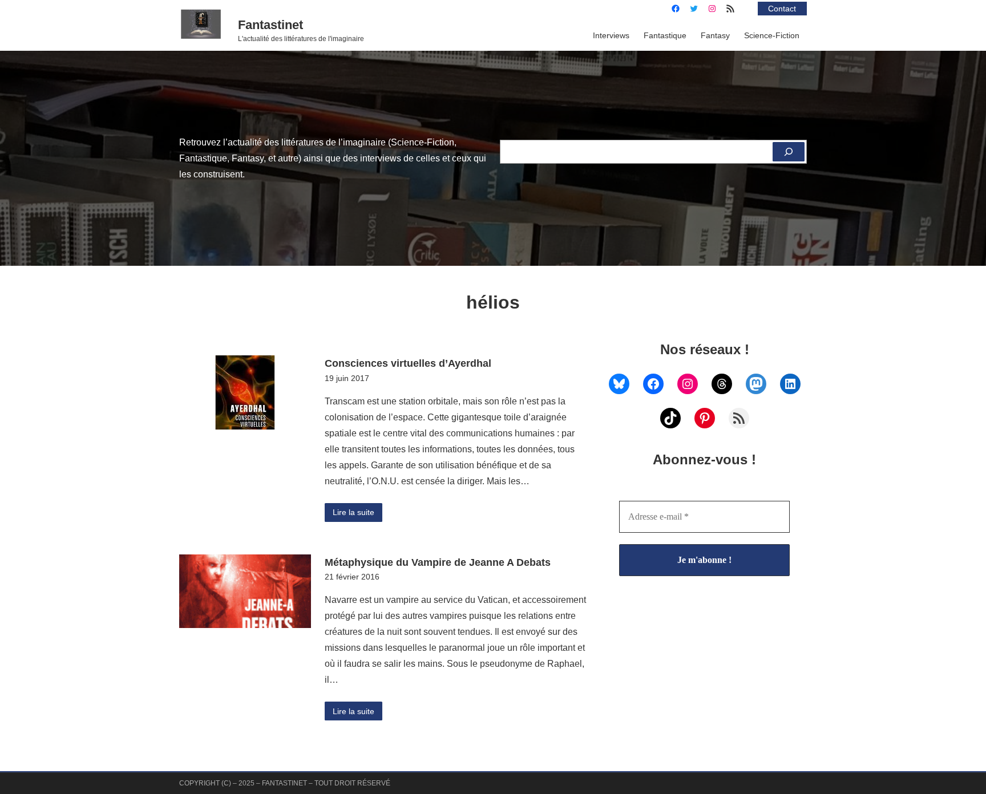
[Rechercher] (789, 151)
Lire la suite (353, 512)
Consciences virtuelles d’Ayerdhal (408, 363)
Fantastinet (270, 25)
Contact (782, 8)
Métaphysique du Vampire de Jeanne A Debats (438, 562)
